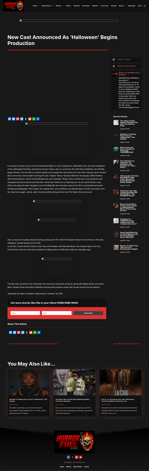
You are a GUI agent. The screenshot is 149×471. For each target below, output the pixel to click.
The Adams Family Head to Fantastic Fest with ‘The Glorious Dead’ (129, 123)
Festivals (76, 6)
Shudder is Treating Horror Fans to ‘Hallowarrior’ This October (128, 136)
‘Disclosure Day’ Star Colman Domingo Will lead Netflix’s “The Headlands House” (128, 193)
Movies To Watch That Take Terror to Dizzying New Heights (129, 247)
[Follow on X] (72, 457)
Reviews (95, 6)
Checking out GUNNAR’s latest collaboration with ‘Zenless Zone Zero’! (128, 221)
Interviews (86, 6)
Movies (58, 6)
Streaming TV (46, 6)
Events (86, 466)
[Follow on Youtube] (80, 457)
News (35, 6)
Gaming (113, 6)
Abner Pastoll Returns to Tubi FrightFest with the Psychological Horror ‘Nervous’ (129, 234)
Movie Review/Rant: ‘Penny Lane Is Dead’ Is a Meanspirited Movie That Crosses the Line (128, 207)
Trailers (68, 6)
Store (140, 6)
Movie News (130, 66)
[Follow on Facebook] (68, 457)
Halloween (131, 6)
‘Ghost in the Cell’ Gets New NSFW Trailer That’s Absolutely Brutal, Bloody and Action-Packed (129, 179)
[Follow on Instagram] (76, 457)
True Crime (104, 6)
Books (121, 6)
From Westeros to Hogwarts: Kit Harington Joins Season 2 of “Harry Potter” (127, 164)
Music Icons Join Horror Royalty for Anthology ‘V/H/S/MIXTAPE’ (127, 149)
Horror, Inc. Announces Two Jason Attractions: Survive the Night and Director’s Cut (117, 400)
